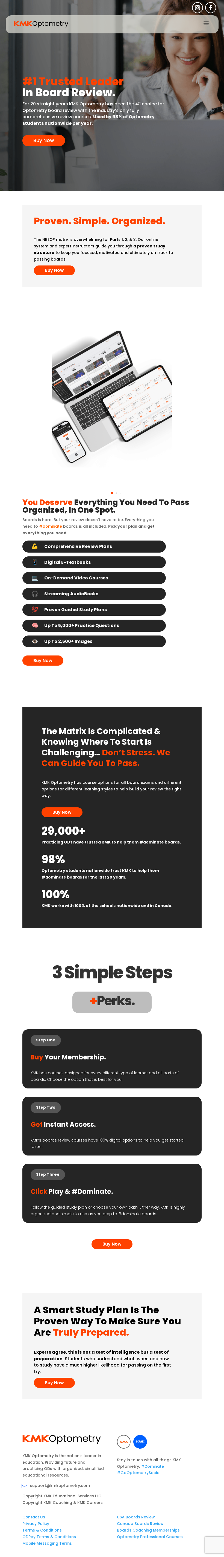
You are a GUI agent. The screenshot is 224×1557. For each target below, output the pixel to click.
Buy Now (43, 140)
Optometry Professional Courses (150, 1536)
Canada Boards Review (140, 1523)
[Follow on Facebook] (210, 7)
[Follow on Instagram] (197, 7)
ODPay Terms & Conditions (49, 1536)
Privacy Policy (35, 1523)
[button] (112, 493)
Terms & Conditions (42, 1530)
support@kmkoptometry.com (60, 1485)
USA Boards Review (136, 1517)
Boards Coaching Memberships (148, 1530)
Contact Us (33, 1517)
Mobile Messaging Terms (47, 1543)
